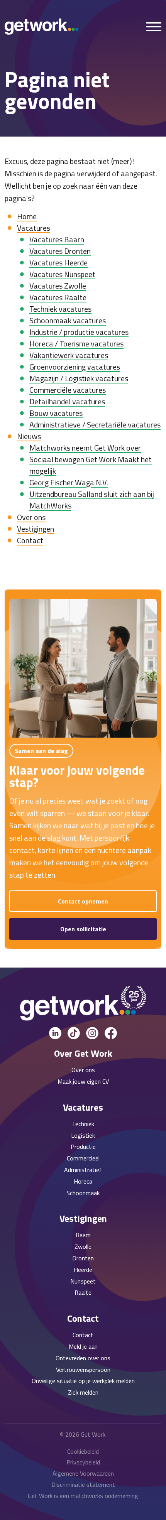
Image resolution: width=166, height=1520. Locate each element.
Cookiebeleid (83, 1451)
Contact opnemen (83, 901)
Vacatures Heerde (58, 263)
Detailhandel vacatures (67, 401)
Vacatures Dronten (60, 251)
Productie (83, 1146)
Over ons (31, 517)
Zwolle (83, 1246)
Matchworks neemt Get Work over (85, 448)
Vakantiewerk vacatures (68, 355)
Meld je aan (83, 1346)
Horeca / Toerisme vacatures (76, 344)
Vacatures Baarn (56, 239)
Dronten (83, 1258)
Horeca (83, 1181)
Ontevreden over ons (83, 1358)
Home (27, 216)
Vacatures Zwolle (57, 286)
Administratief (83, 1169)
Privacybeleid (83, 1462)
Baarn (83, 1235)
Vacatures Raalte (57, 297)
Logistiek (83, 1135)
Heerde (83, 1269)
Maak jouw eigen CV (83, 1081)
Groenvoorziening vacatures (74, 367)
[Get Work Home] (41, 27)
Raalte (83, 1292)
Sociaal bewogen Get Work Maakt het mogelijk (90, 465)
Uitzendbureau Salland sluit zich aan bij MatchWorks (91, 500)
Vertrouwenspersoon (83, 1369)
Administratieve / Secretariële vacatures (95, 425)
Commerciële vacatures (67, 390)
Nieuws (29, 436)
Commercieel (83, 1158)
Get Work (93, 1434)
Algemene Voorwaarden (83, 1473)
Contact (30, 540)
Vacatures (33, 228)
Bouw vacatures (56, 413)
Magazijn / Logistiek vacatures (78, 378)
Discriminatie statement (83, 1484)
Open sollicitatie (83, 929)
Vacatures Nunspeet (62, 274)
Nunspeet (83, 1281)
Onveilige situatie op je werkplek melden (83, 1380)
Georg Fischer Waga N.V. (68, 482)
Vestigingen (35, 529)
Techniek (83, 1123)
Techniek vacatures (60, 309)
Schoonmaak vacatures (67, 320)
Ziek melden (83, 1392)
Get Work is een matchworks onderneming (83, 1495)
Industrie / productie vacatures (79, 332)
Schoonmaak (83, 1192)
